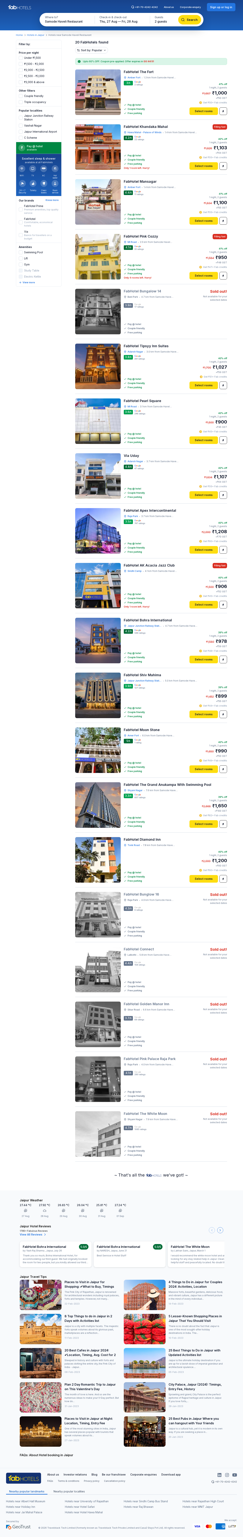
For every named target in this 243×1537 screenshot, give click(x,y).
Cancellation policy (114, 1481)
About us (169, 7)
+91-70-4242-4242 (146, 7)
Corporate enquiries (143, 1474)
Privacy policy (91, 1481)
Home (19, 35)
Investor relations (75, 1474)
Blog (94, 1474)
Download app (171, 1474)
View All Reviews (31, 1234)
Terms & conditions (68, 1481)
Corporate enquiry (190, 7)
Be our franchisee (114, 1474)
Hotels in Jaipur (35, 35)
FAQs (50, 1481)
